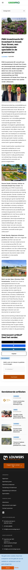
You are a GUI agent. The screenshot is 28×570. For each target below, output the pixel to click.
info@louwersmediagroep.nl (12, 529)
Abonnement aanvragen (9, 505)
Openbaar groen (7, 481)
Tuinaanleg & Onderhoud (9, 487)
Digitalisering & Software (9, 490)
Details (16, 567)
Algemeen (5, 56)
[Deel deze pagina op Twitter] (14, 342)
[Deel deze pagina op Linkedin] (14, 349)
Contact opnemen (7, 508)
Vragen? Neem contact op (13, 465)
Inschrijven (14, 377)
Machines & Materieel (8, 484)
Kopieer (14, 353)
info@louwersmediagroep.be (12, 549)
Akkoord (8, 567)
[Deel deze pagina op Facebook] (14, 345)
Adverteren (5, 502)
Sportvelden (5, 493)
